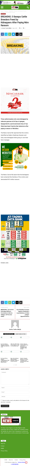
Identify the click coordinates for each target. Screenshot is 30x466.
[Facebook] (2, 34)
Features (6, 11)
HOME (2, 448)
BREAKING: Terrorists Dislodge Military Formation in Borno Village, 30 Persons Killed (7, 313)
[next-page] (16, 365)
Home (2, 11)
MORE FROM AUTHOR (21, 334)
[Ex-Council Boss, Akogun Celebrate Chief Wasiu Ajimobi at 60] (5, 339)
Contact (2, 446)
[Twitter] (6, 34)
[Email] (17, 34)
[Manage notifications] (26, 462)
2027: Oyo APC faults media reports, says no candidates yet (15, 344)
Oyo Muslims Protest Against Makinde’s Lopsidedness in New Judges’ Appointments (22, 313)
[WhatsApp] (9, 34)
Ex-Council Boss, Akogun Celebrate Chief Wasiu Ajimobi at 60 (5, 345)
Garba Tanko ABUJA (6, 28)
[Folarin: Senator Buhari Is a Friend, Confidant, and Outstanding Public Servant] (24, 354)
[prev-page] (14, 365)
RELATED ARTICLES (9, 334)
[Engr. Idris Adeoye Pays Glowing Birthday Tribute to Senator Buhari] (15, 354)
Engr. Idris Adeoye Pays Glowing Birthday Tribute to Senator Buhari (15, 360)
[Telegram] (13, 34)
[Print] (20, 34)
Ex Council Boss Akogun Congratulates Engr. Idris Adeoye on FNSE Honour (5, 360)
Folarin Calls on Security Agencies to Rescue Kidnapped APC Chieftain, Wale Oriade (24, 346)
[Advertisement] (15, 70)
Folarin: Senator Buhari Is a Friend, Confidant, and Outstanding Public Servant (24, 360)
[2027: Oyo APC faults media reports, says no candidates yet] (15, 339)
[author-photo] (15, 324)
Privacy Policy (4, 450)
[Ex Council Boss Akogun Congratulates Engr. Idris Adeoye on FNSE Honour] (5, 354)
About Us (3, 443)
